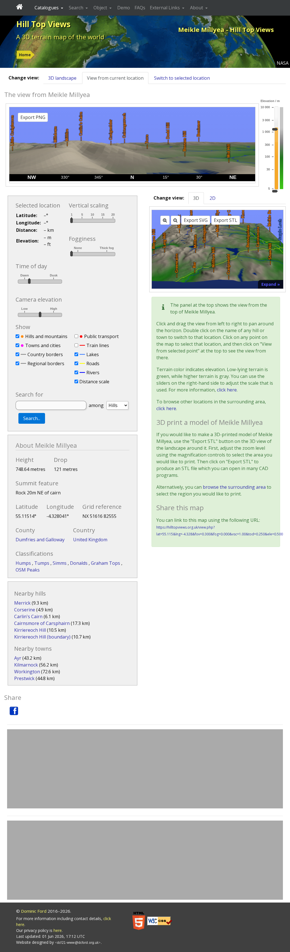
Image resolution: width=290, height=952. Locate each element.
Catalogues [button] (47, 8)
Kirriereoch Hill (30, 630)
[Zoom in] (165, 220)
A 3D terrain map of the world (60, 37)
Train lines (97, 345)
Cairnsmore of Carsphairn (42, 623)
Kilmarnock (26, 665)
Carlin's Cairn (28, 616)
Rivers (92, 372)
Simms (60, 563)
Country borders (45, 354)
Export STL (225, 220)
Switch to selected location (182, 78)
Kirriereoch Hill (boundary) (42, 637)
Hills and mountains (46, 336)
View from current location (115, 78)
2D (213, 198)
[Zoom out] (175, 220)
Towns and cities (43, 345)
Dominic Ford (33, 911)
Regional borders (45, 363)
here (58, 930)
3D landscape (62, 78)
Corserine (24, 610)
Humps (24, 563)
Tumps (42, 563)
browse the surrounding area (234, 487)
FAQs (140, 8)
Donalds (79, 563)
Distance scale (94, 381)
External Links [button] (165, 8)
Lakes (92, 354)
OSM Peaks (28, 570)
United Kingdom (90, 539)
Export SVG (196, 220)
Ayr (17, 658)
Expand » (270, 284)
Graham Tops (106, 563)
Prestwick (24, 678)
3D (196, 198)
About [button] (197, 8)
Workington (27, 671)
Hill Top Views (43, 24)
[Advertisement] (145, 768)
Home (25, 54)
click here (227, 390)
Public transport (101, 336)
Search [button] (76, 8)
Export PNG (32, 117)
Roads (92, 363)
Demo (123, 8)
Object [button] (100, 8)
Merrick (22, 603)
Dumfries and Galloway (40, 539)
